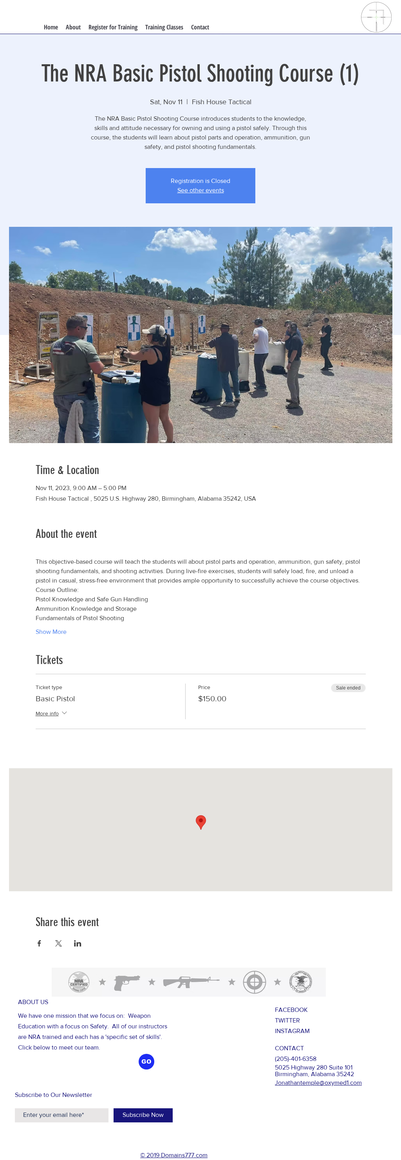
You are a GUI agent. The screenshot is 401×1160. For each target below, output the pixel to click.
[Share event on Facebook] (39, 943)
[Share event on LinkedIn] (77, 943)
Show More (51, 631)
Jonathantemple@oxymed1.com (318, 1082)
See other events (200, 190)
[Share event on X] (58, 943)
